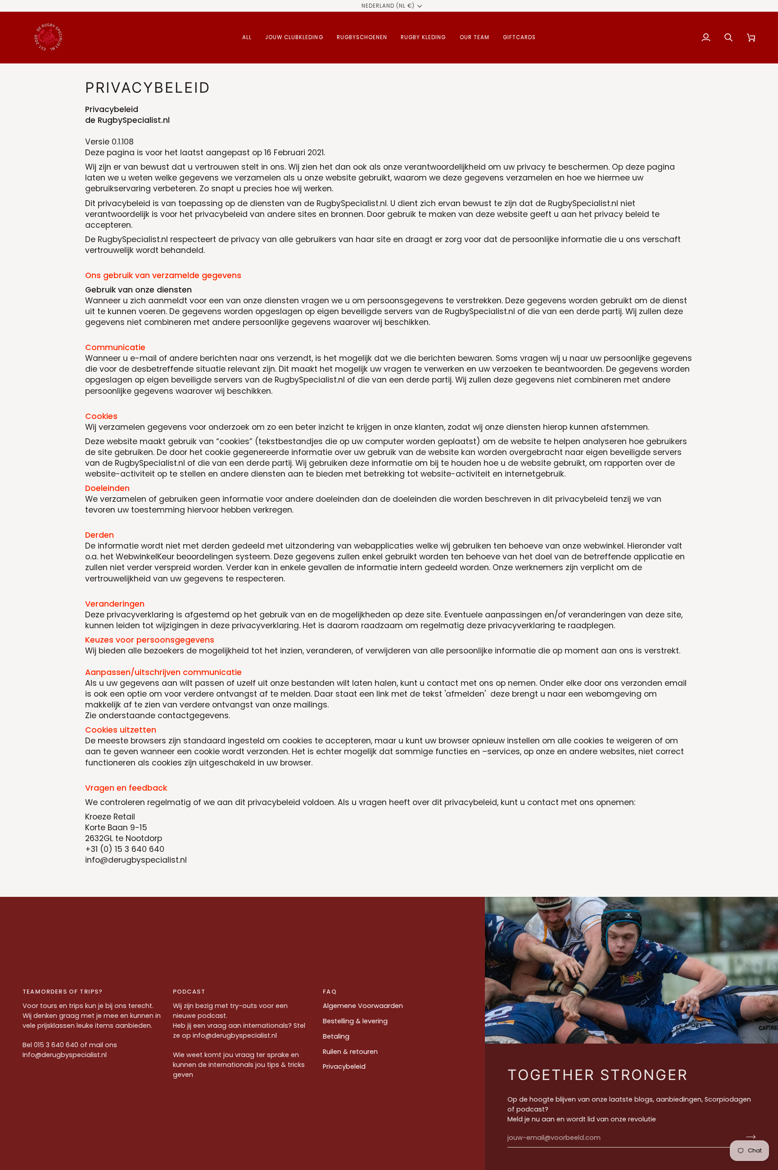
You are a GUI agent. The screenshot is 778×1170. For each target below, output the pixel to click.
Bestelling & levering (355, 1021)
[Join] (748, 1137)
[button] (246, 37)
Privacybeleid (344, 1066)
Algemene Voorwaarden (363, 1005)
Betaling (336, 1036)
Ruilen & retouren (350, 1051)
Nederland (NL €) (388, 5)
